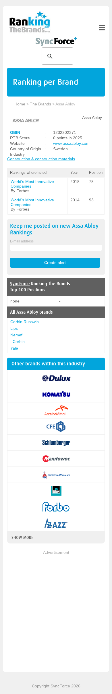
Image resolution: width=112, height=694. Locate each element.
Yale (14, 348)
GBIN (15, 132)
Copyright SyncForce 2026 (56, 686)
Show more (22, 537)
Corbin (19, 341)
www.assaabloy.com (71, 143)
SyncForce (20, 283)
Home (19, 104)
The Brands (40, 104)
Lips (14, 328)
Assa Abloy (27, 312)
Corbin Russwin (24, 321)
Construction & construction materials (41, 159)
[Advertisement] (56, 612)
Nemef (16, 335)
